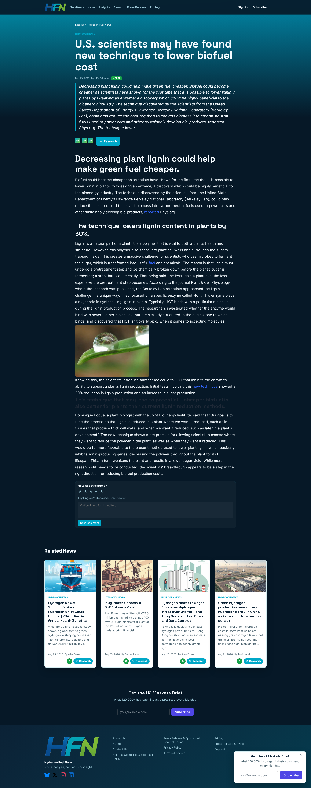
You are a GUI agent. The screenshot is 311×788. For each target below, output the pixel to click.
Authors (118, 743)
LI (91, 140)
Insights (104, 7)
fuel (152, 263)
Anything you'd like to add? (102, 498)
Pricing (155, 7)
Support (220, 749)
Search (118, 7)
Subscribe (260, 7)
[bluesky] (47, 774)
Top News (77, 7)
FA (77, 140)
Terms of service (175, 753)
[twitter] (55, 774)
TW (84, 140)
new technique (205, 386)
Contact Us (120, 749)
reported (151, 212)
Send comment (89, 522)
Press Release (136, 7)
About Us (119, 738)
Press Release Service (229, 743)
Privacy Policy (172, 747)
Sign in (243, 7)
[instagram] (63, 774)
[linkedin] (71, 774)
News (91, 7)
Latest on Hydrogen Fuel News (93, 24)
